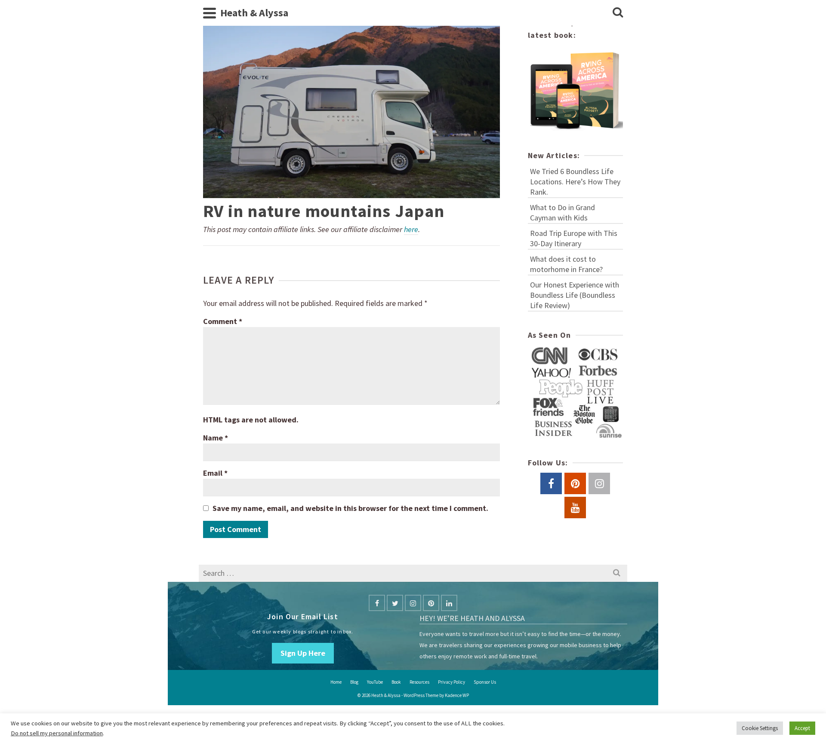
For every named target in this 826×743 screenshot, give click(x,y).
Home (336, 682)
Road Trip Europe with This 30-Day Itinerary (573, 238)
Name (215, 438)
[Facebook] (377, 603)
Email (215, 473)
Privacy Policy (451, 682)
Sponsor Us (485, 682)
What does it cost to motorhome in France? (566, 264)
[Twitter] (395, 603)
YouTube (375, 682)
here (411, 229)
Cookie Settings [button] (760, 728)
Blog (354, 682)
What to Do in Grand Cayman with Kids (562, 212)
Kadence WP (457, 695)
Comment (222, 321)
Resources (419, 682)
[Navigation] (209, 13)
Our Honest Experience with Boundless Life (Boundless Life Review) (574, 295)
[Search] (617, 13)
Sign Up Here (302, 653)
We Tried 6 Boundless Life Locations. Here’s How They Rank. (575, 181)
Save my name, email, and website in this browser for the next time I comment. (350, 508)
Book (396, 682)
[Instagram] (413, 603)
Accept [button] (802, 728)
